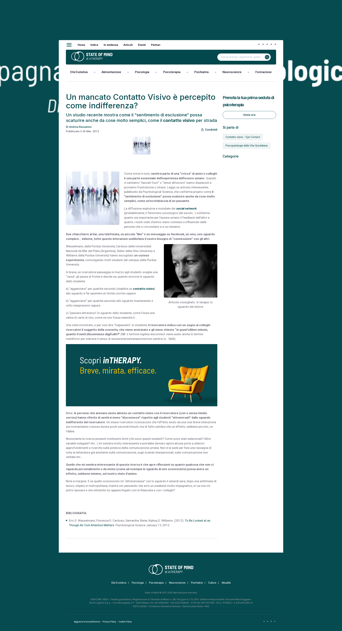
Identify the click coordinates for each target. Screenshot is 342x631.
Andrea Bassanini (80, 126)
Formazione (263, 72)
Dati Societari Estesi (192, 606)
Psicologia (142, 72)
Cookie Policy (125, 621)
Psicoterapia (171, 72)
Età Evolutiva (79, 72)
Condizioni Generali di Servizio (165, 606)
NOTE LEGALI (140, 606)
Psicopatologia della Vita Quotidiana (247, 145)
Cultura (212, 582)
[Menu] (69, 45)
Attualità (226, 582)
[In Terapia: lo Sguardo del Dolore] (190, 271)
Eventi (142, 45)
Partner (155, 45)
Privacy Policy (109, 621)
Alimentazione (111, 72)
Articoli (128, 45)
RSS (207, 606)
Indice (94, 45)
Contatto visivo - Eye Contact (243, 137)
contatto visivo (143, 288)
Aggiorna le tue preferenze (87, 621)
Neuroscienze (232, 72)
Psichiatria (201, 72)
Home (81, 45)
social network (186, 208)
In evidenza (111, 45)
